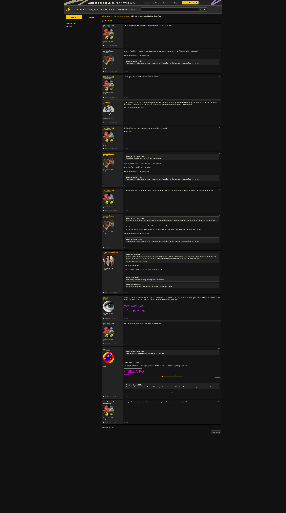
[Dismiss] (219, 2)
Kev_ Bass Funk (108, 25)
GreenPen (106, 102)
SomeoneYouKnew (109, 252)
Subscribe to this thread (108, 427)
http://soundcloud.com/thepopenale (172, 376)
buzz (104, 349)
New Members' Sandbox (121, 16)
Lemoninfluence (108, 51)
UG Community (107, 16)
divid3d (105, 298)
